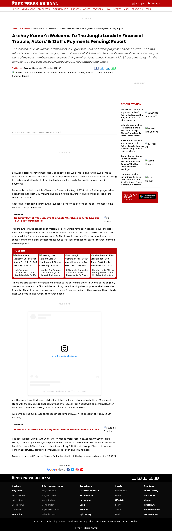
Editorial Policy (50, 521)
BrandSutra (86, 486)
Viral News (149, 505)
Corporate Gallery (89, 490)
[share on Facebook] (96, 68)
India (107, 9)
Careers (63, 521)
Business (75, 9)
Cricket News (121, 490)
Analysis (16, 486)
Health (118, 505)
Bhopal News (18, 505)
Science (84, 509)
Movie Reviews (48, 500)
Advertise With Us (116, 521)
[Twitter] (72, 469)
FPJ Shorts (44, 9)
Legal (82, 505)
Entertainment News (52, 486)
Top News (149, 486)
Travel (118, 509)
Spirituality (85, 514)
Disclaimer (73, 521)
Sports (117, 9)
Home (16, 9)
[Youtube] (81, 469)
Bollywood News (49, 490)
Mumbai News (28, 9)
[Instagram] (77, 469)
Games (86, 9)
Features (98, 9)
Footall (118, 495)
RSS (127, 521)
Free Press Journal (35, 3)
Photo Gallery (151, 490)
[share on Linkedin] (108, 68)
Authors (134, 521)
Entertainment (60, 9)
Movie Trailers (48, 505)
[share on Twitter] (102, 68)
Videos (147, 500)
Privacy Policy (86, 521)
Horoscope (85, 500)
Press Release (151, 514)
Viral (126, 9)
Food (117, 514)
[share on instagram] (151, 478)
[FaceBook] (68, 469)
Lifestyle (119, 500)
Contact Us (100, 521)
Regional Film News (50, 509)
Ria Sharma (17, 68)
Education (137, 9)
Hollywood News (49, 495)
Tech (148, 9)
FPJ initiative (86, 495)
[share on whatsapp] (113, 68)
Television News (49, 514)
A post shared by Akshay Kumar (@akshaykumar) (64, 391)
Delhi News (17, 509)
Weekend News (152, 509)
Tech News (149, 495)
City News (17, 490)
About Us (38, 521)
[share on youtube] (156, 478)
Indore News (17, 500)
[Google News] (56, 469)
